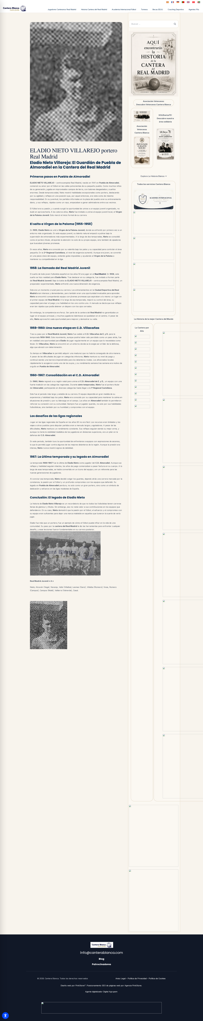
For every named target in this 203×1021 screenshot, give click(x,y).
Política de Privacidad (137, 978)
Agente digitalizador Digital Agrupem (101, 991)
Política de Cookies (157, 978)
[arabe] (199, 2)
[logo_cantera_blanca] (16, 8)
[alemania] (178, 2)
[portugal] (183, 2)
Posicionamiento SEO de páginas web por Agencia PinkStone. (114, 985)
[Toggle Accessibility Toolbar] (5, 1015)
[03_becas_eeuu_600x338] (153, 248)
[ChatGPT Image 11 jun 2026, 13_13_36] (142, 151)
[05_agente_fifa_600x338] (153, 300)
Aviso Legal (120, 978)
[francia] (172, 2)
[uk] (188, 2)
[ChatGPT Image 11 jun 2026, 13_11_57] (142, 116)
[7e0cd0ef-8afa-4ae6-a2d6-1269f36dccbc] (165, 144)
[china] (193, 2)
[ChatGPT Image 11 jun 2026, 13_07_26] (153, 64)
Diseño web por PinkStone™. (73, 985)
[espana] (167, 2)
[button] (137, 10)
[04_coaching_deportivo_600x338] (153, 274)
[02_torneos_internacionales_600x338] (153, 222)
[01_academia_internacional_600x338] (153, 199)
